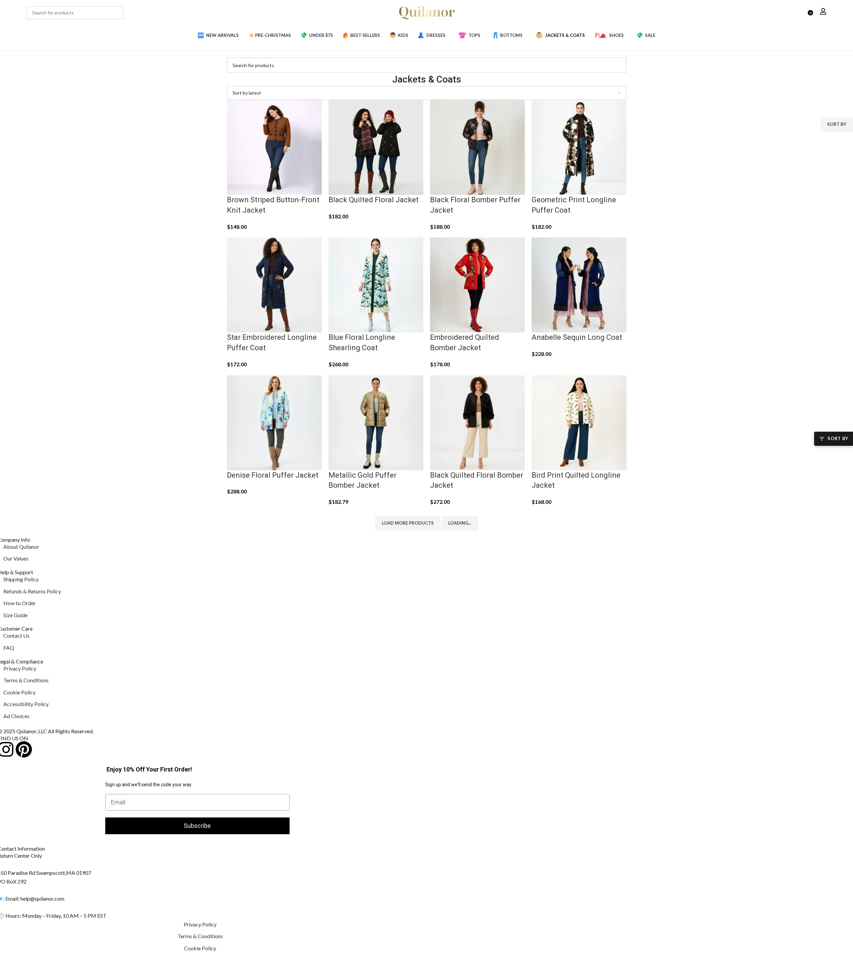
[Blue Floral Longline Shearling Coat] (375, 284)
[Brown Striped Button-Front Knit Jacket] (274, 147)
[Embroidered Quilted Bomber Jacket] (477, 284)
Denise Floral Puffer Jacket (272, 475)
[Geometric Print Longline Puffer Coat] (579, 147)
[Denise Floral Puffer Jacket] (274, 422)
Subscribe (197, 825)
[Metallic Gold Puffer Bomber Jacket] (375, 422)
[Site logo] (427, 12)
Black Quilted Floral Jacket (373, 200)
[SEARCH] (117, 12)
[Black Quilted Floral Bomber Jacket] (477, 422)
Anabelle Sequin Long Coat (577, 337)
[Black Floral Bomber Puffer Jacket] (477, 147)
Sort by (836, 124)
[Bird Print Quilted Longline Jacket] (579, 422)
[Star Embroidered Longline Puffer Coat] (274, 284)
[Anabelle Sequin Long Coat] (579, 284)
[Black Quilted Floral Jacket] (375, 147)
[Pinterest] (23, 749)
